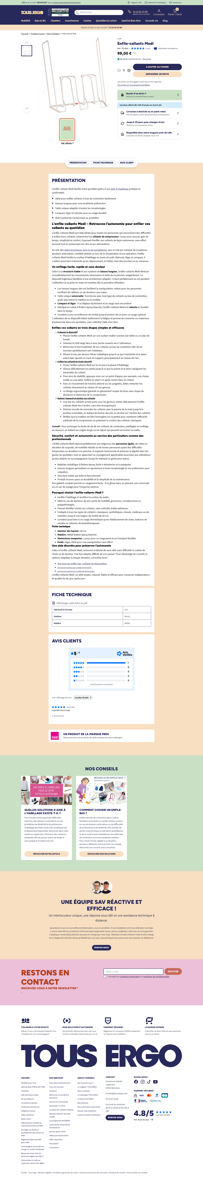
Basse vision (26, 1119)
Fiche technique (103, 162)
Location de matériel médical (61, 1110)
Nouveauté (53, 1143)
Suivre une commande (58, 1102)
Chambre (25, 1091)
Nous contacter (83, 1091)
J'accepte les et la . (138, 976)
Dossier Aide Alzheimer (86, 1111)
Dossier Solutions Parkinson (88, 1115)
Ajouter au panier (157, 67)
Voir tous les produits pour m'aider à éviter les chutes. (76, 571)
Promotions (54, 1147)
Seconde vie (151, 20)
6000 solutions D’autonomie (77, 1027)
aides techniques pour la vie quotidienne (85, 249)
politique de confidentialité (156, 976)
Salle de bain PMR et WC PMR (33, 1087)
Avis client (127, 162)
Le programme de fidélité (59, 1120)
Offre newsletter (56, 1139)
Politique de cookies (117, 1172)
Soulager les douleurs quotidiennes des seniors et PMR (32, 1132)
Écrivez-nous (101, 947)
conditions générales (129, 976)
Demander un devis (157, 74)
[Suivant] (26, 108)
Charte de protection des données (93, 1172)
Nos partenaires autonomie (88, 1107)
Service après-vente (57, 1131)
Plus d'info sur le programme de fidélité (133, 85)
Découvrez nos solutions (101, 854)
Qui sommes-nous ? (85, 1083)
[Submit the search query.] (77, 12)
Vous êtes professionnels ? (60, 1083)
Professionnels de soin (30, 1107)
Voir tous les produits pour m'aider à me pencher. (74, 568)
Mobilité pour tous (28, 1083)
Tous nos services (56, 1087)
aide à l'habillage (119, 188)
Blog (165, 20)
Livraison (53, 1091)
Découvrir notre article (46, 854)
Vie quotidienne (27, 1099)
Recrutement (82, 1103)
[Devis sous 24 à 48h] (178, 95)
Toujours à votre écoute (35, 1027)
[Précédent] (26, 43)
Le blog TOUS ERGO (85, 1099)
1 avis (148, 48)
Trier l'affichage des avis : (62, 697)
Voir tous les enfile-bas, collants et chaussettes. (82, 563)
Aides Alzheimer (27, 1115)
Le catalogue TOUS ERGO (87, 1095)
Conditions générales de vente (65, 1172)
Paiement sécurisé (113, 1027)
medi (119, 38)
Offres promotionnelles (58, 1135)
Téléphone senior (28, 1111)
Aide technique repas (29, 1095)
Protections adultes (29, 1103)
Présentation (78, 162)
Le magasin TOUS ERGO (87, 1087)
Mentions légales (45, 1172)
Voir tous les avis (141, 1119)
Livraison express (154, 1027)
